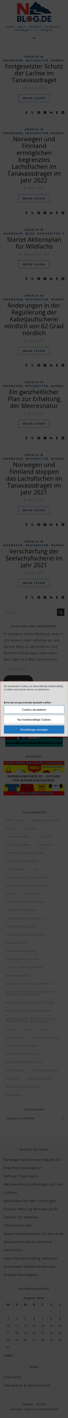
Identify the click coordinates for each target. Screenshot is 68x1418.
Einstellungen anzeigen (34, 729)
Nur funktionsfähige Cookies (34, 719)
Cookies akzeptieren (34, 709)
